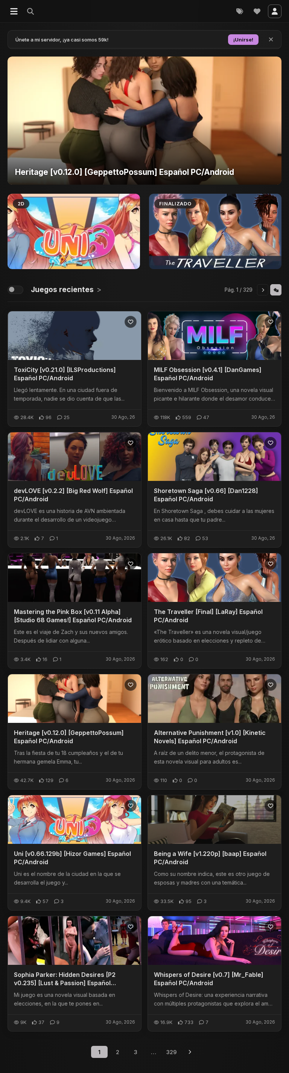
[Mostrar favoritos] (257, 11)
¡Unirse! (243, 40)
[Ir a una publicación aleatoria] (275, 289)
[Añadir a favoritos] (131, 322)
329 (171, 1052)
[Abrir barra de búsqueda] (44, 11)
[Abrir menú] (14, 11)
